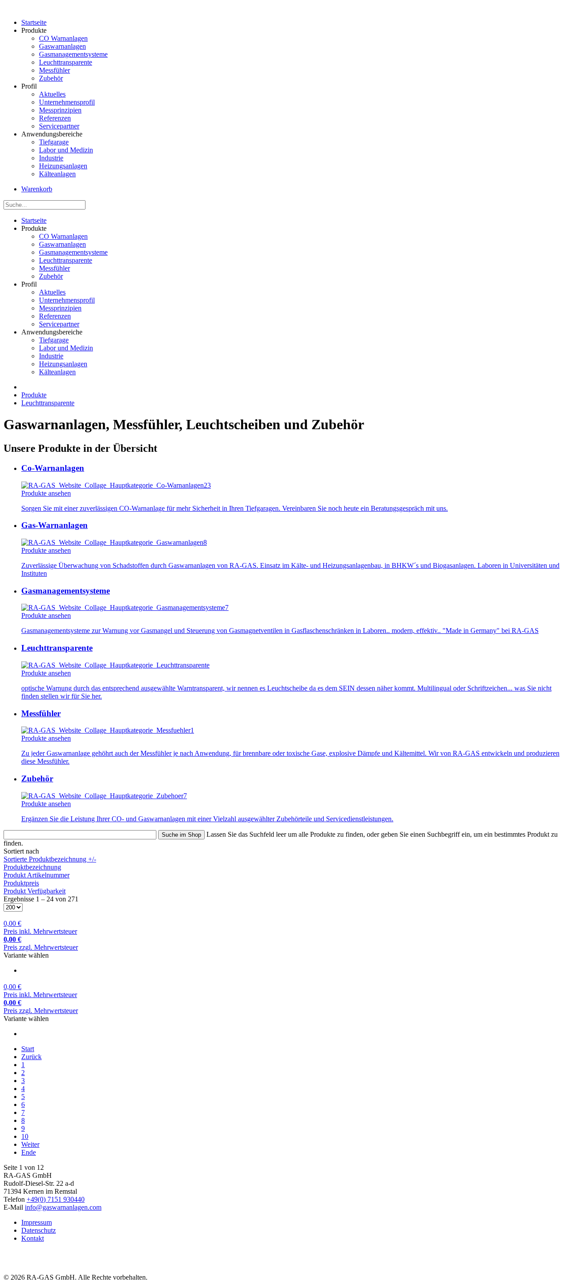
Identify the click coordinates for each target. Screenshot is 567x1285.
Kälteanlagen (57, 174)
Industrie (51, 158)
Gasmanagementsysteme (73, 54)
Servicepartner (59, 126)
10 (24, 1136)
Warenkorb (36, 189)
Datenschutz (38, 1230)
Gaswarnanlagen (62, 46)
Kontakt (32, 1238)
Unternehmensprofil (67, 102)
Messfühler (54, 70)
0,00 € (40, 927)
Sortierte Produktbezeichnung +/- (50, 859)
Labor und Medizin (66, 150)
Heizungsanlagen (63, 166)
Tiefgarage (54, 142)
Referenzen (55, 118)
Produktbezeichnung (32, 867)
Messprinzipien (60, 110)
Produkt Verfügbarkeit (35, 891)
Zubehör (51, 78)
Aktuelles (52, 94)
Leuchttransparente (65, 62)
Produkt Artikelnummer (37, 875)
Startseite (34, 22)
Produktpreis (21, 883)
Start (27, 1048)
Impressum (36, 1222)
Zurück (31, 1056)
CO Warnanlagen (63, 38)
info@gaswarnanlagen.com (63, 1207)
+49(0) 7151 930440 (56, 1199)
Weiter (30, 1144)
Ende (28, 1152)
